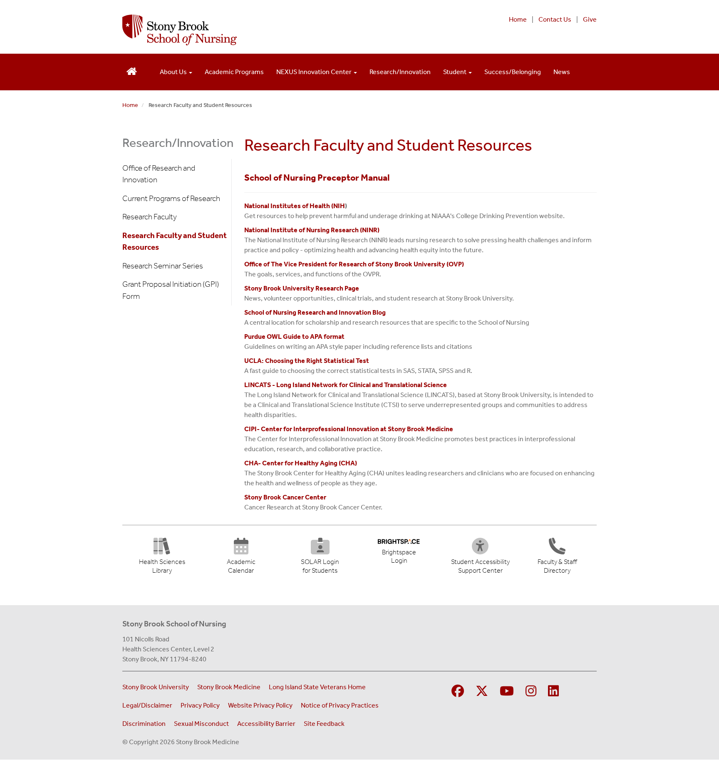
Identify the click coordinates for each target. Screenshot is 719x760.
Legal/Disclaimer (147, 705)
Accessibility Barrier (266, 724)
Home (518, 19)
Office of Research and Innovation (158, 174)
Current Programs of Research (171, 198)
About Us (174, 72)
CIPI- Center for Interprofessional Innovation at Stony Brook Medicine (349, 429)
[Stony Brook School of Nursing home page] (273, 30)
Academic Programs (234, 72)
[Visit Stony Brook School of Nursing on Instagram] (530, 691)
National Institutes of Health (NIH (294, 206)
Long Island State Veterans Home (317, 687)
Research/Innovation (400, 72)
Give (590, 19)
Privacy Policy (200, 705)
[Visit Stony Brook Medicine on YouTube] (507, 691)
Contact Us (554, 19)
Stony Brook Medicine (228, 687)
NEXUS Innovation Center (314, 72)
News (561, 72)
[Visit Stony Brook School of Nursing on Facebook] (457, 691)
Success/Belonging (512, 72)
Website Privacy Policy (260, 705)
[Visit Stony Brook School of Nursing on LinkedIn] (553, 691)
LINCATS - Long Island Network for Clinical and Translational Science (345, 385)
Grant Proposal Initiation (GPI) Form (170, 290)
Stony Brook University (155, 687)
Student (455, 72)
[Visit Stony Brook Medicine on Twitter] (481, 691)
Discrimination (144, 724)
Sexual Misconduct (201, 724)
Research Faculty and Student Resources (174, 241)
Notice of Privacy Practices (340, 705)
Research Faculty (149, 216)
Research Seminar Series (162, 266)
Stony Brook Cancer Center (285, 497)
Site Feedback (324, 724)
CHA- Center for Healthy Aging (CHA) (300, 463)
